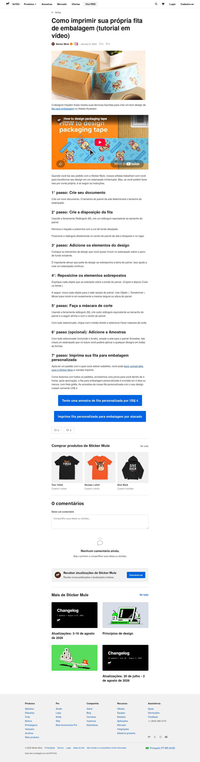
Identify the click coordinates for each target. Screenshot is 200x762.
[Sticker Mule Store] (149, 737)
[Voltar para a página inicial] (7, 4)
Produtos (29, 4)
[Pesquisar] (156, 4)
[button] (100, 400)
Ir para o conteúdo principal (2, 2)
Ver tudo (144, 446)
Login (172, 4)
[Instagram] (160, 737)
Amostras (47, 4)
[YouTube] (166, 737)
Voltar (58, 12)
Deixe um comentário (63, 511)
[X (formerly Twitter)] (155, 737)
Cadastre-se (187, 4)
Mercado (62, 4)
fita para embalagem (63, 108)
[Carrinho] (163, 4)
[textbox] (100, 262)
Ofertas (76, 4)
